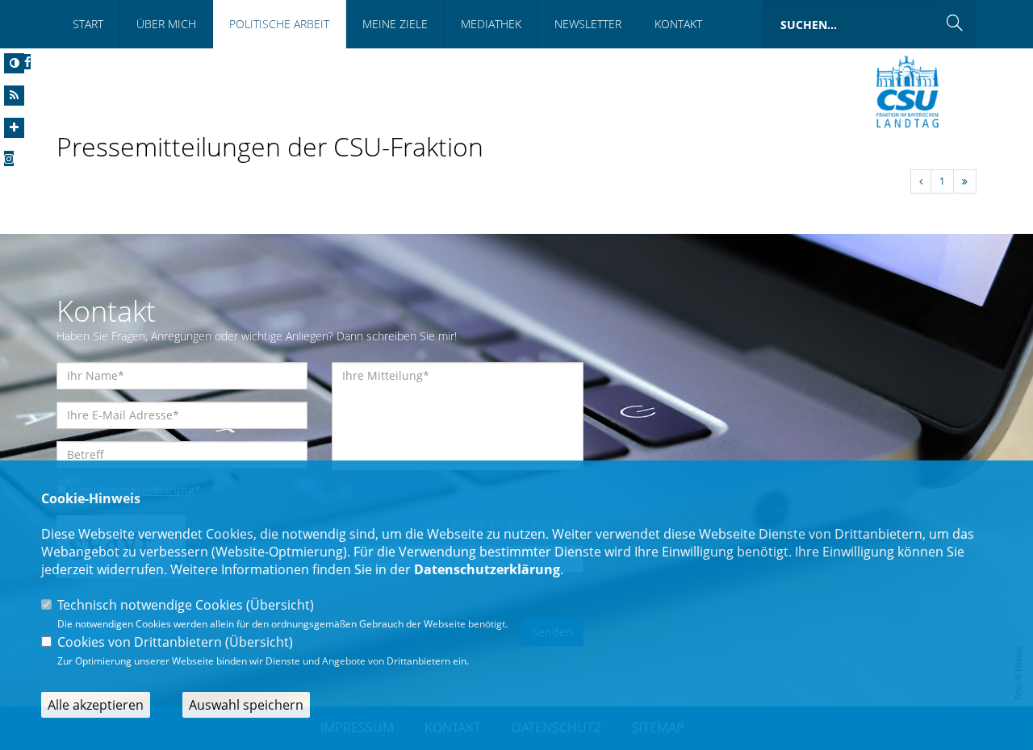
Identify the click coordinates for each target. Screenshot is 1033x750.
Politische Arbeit (279, 23)
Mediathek (491, 23)
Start (88, 23)
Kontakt (678, 23)
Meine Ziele (395, 23)
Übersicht (280, 605)
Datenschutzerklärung (487, 569)
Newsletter (587, 23)
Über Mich (166, 23)
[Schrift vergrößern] (14, 128)
